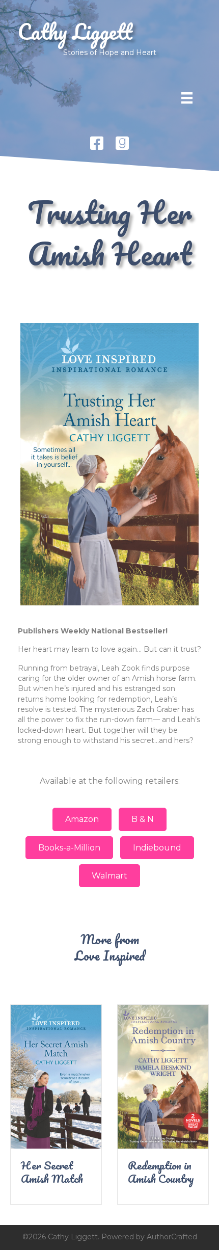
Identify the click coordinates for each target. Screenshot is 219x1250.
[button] (82, 819)
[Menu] (187, 98)
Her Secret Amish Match (52, 1171)
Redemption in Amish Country (161, 1171)
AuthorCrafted (172, 1236)
